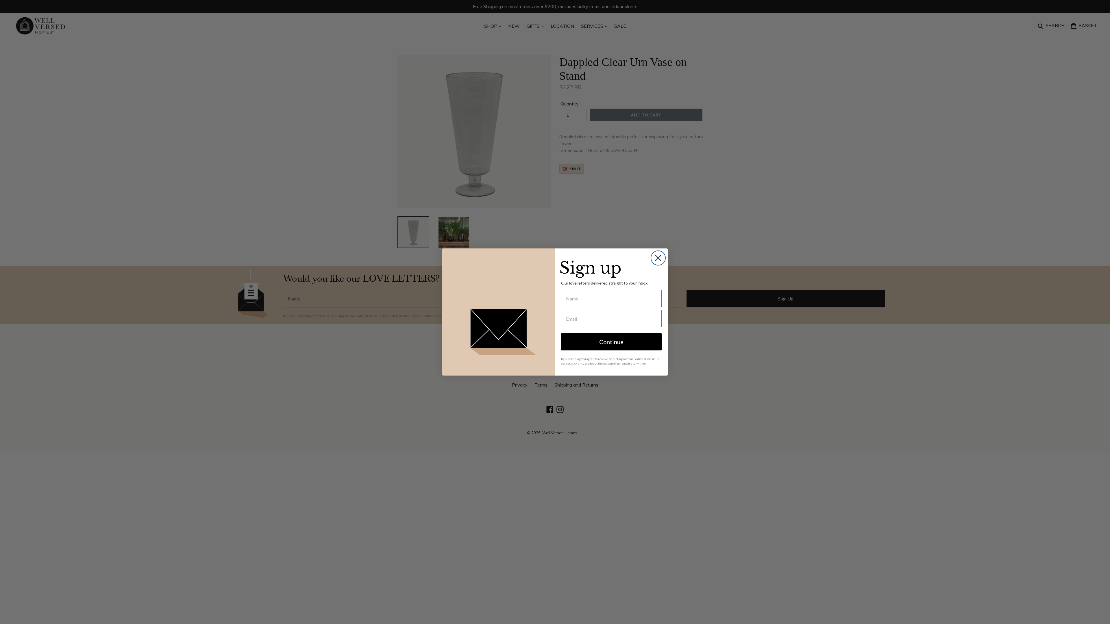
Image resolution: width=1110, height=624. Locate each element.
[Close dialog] (658, 258)
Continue (611, 341)
